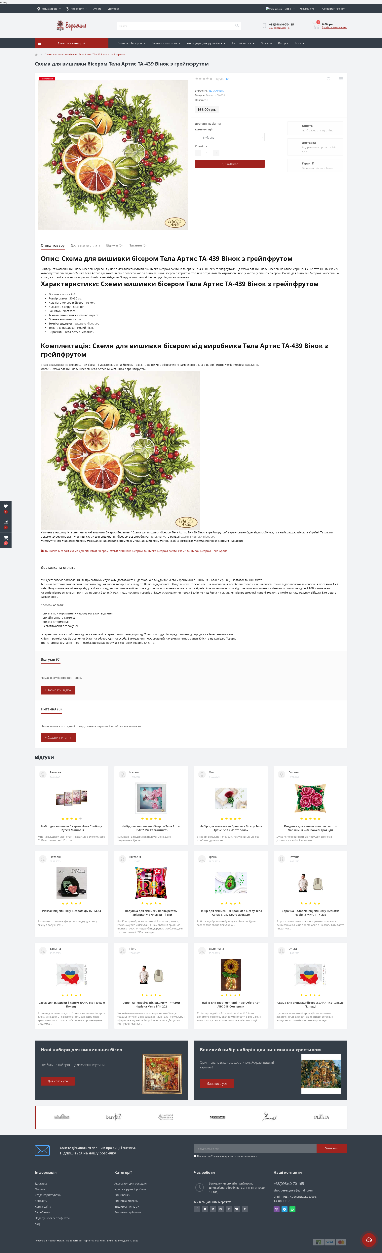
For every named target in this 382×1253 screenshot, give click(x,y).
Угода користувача (222, 1156)
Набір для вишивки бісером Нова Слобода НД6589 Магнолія (71, 828)
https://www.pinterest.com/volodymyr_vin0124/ (221, 1209)
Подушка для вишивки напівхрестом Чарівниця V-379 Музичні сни (151, 913)
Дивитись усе (58, 1081)
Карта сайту (43, 1206)
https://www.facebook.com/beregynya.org (197, 1209)
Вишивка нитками (165, 43)
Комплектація (204, 129)
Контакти (41, 1201)
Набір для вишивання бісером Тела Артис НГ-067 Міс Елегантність (151, 828)
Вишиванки (122, 1195)
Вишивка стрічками (127, 1212)
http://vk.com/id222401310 (237, 1209)
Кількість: (201, 146)
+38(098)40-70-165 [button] (289, 1183)
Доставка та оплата (85, 245)
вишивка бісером (86, 323)
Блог (298, 43)
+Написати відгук (58, 690)
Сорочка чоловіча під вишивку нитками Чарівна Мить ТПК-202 (310, 913)
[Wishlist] (328, 79)
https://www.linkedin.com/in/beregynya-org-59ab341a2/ (213, 1209)
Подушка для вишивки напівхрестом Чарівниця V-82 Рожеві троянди (310, 828)
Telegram (284, 1209)
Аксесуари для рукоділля (204, 43)
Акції (38, 1224)
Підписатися (332, 1148)
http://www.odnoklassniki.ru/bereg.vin (245, 1209)
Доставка (113, 8)
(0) (227, 79)
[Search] (237, 26)
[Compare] (341, 79)
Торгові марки (242, 43)
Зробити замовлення (334, 27)
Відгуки (283, 43)
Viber (277, 1209)
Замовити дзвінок (279, 27)
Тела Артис (216, 90)
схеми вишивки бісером (126, 551)
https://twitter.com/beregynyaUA (205, 1209)
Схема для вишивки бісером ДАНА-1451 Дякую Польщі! (72, 1004)
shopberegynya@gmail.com (293, 1190)
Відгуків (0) (114, 245)
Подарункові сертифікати (52, 1218)
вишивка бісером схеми (160, 551)
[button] (6, 540)
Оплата (97, 8)
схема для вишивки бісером (89, 551)
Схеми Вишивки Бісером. (197, 536)
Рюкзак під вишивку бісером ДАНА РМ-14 (71, 911)
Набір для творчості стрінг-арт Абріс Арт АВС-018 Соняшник (231, 1004)
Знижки (266, 43)
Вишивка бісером (130, 43)
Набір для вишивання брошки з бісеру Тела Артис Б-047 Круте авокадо (231, 913)
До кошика (230, 164)
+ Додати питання (58, 737)
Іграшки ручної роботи (130, 1189)
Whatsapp (292, 1209)
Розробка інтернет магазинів (52, 1240)
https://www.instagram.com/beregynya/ (229, 1209)
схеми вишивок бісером (194, 551)
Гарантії (308, 163)
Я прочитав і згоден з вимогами (227, 1156)
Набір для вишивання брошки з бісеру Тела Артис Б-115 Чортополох (231, 828)
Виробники (42, 1212)
